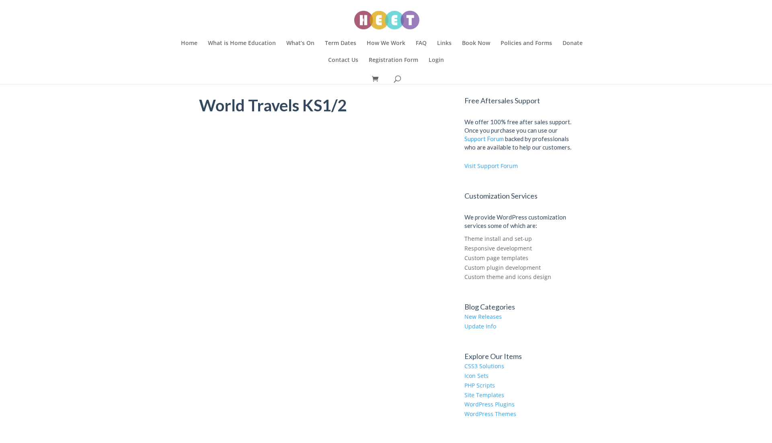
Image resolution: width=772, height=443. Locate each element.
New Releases (483, 316)
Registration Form (393, 60)
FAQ (421, 43)
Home (189, 43)
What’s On (300, 43)
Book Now (476, 43)
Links (444, 43)
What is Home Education (242, 43)
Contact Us (343, 60)
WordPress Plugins (489, 404)
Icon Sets (476, 375)
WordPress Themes (490, 414)
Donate (573, 43)
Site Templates (484, 395)
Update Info (480, 326)
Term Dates (340, 43)
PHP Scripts (479, 385)
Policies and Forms (526, 43)
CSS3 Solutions (484, 366)
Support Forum (484, 138)
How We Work (386, 43)
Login (436, 60)
